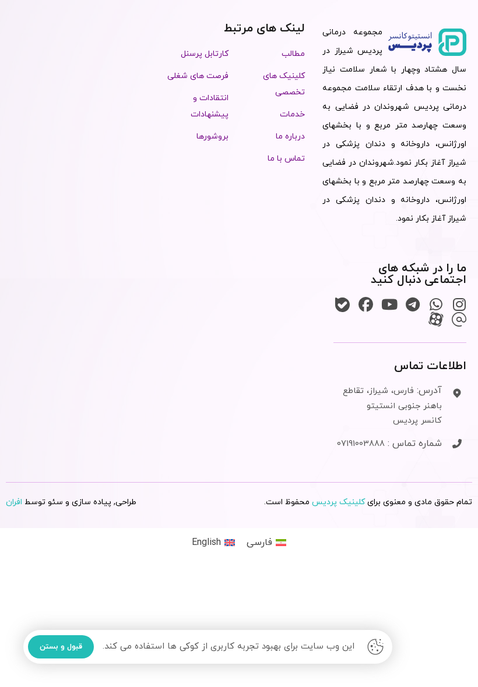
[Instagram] (459, 305)
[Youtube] (389, 305)
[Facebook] (365, 305)
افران (14, 502)
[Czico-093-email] (459, 319)
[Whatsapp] (435, 305)
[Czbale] (342, 305)
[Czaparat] (435, 319)
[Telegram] (412, 305)
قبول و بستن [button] (61, 647)
